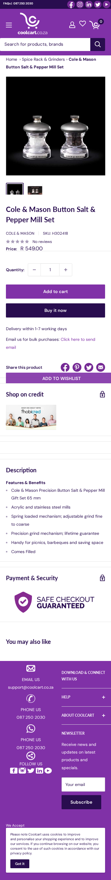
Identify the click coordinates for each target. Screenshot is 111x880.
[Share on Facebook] (65, 367)
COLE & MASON (20, 233)
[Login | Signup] (72, 23)
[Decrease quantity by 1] (34, 270)
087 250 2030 (23, 3)
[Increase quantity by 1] (65, 270)
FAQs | (7, 3)
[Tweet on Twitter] (88, 367)
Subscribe (81, 802)
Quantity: (15, 269)
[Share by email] (100, 367)
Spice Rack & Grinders (43, 59)
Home (11, 59)
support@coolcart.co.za (31, 687)
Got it (20, 863)
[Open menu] (9, 23)
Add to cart (55, 292)
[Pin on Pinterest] (77, 367)
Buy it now (55, 310)
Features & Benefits (25, 482)
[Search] (97, 44)
